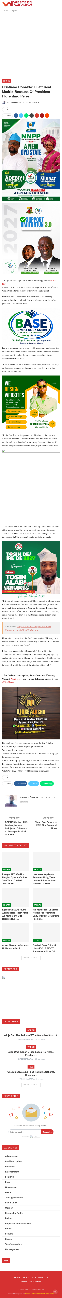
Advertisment (11, 1156)
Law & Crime (11, 1202)
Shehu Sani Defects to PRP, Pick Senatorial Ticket (46, 825)
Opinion (31, 1030)
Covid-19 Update (13, 1161)
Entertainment (12, 1171)
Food (31, 1066)
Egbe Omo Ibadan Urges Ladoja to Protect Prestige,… (31, 1053)
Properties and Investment (18, 1223)
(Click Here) (16, 678)
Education (10, 1166)
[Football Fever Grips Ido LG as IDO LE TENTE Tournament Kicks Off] (46, 932)
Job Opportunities (14, 1197)
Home (17, 1277)
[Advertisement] (31, 45)
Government (11, 1187)
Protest (8, 1228)
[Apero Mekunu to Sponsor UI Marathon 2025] (15, 932)
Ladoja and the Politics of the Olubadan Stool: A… (31, 1035)
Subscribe (47, 1131)
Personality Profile (14, 1213)
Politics (9, 1218)
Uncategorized (12, 1249)
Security (9, 1233)
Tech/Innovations (13, 1244)
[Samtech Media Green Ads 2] (31, 404)
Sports (6, 81)
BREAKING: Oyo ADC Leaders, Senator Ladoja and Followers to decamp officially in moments (16, 828)
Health (8, 1192)
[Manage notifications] (55, 1291)
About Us (27, 1277)
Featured (9, 1176)
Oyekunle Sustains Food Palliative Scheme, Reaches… (31, 1073)
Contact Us (41, 1277)
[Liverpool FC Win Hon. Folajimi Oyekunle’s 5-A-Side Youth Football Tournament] (15, 861)
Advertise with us (31, 1281)
